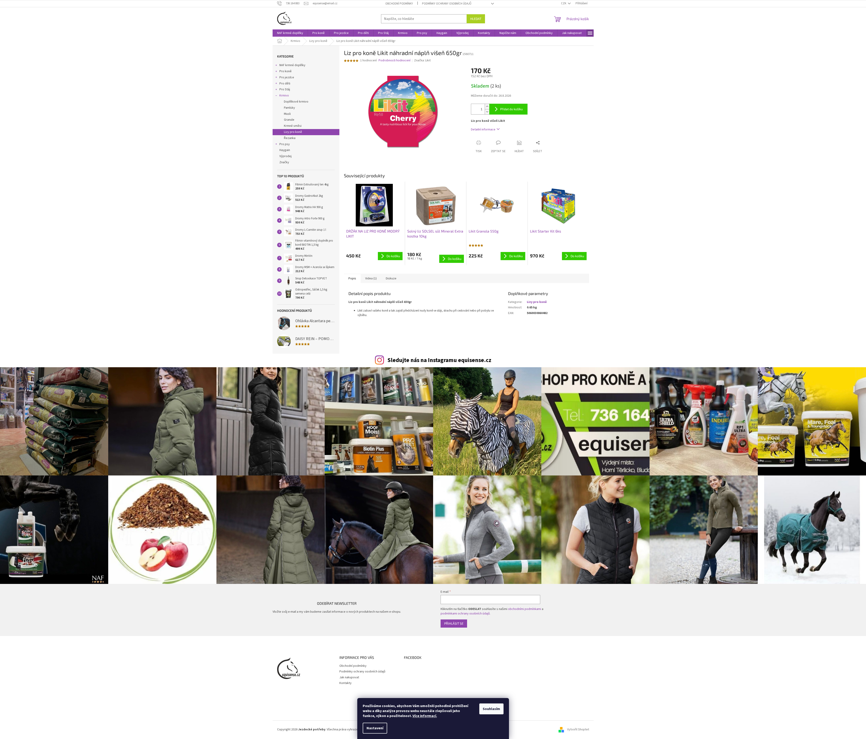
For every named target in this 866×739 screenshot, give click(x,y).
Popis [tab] (352, 278)
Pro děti (284, 83)
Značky (284, 162)
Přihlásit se (453, 623)
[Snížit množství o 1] (487, 111)
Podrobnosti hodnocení (394, 60)
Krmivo (284, 95)
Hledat (475, 19)
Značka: (422, 60)
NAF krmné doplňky (292, 65)
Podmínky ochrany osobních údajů (446, 4)
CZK (564, 3)
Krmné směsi (293, 126)
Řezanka (289, 138)
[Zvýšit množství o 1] (487, 106)
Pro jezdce (286, 77)
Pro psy (284, 144)
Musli (287, 114)
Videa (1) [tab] (371, 278)
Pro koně (285, 71)
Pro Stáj (284, 89)
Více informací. (425, 715)
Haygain (284, 150)
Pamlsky (289, 108)
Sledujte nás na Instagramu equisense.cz (439, 360)
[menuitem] (290, 33)
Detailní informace (483, 129)
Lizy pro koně (293, 132)
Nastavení (375, 728)
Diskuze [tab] (391, 278)
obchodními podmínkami (524, 609)
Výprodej (285, 156)
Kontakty (345, 683)
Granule (289, 120)
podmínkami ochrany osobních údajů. (465, 613)
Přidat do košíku (511, 109)
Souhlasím (491, 708)
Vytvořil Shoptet (578, 729)
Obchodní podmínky (399, 4)
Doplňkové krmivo (296, 101)
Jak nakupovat (349, 677)
